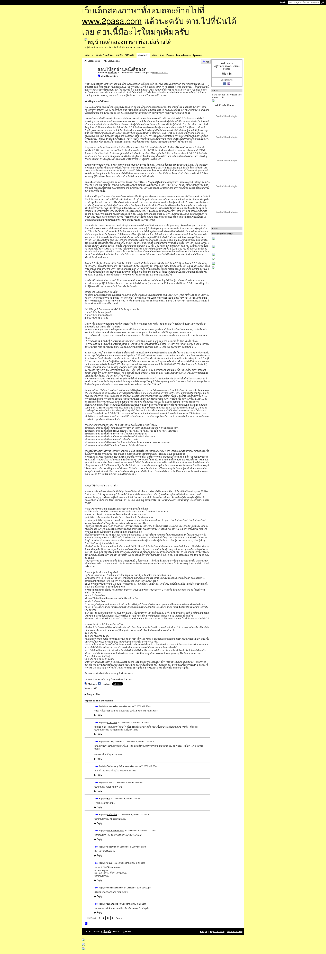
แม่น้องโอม (112, 862)
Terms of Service (234, 931)
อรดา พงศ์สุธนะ (114, 706)
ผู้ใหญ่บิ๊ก (107, 931)
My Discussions (112, 60)
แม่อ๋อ (109, 782)
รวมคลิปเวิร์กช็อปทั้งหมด (223, 105)
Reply (98, 714)
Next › (119, 918)
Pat (108, 798)
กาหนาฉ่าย (112, 722)
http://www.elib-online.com (119, 679)
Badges (203, 931)
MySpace (92, 683)
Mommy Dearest (114, 741)
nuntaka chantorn (115, 887)
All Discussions (92, 60)
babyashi (112, 72)
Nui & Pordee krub (115, 830)
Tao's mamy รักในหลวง (117, 765)
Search (322, 2)
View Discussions (109, 75)
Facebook (106, 683)
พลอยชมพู (111, 846)
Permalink (96, 706)
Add (207, 61)
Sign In (282, 2)
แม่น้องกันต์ (112, 814)
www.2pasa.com (112, 20)
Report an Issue (217, 931)
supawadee (112, 903)
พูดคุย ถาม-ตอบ (160, 72)
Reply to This (92, 694)
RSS (86, 923)
